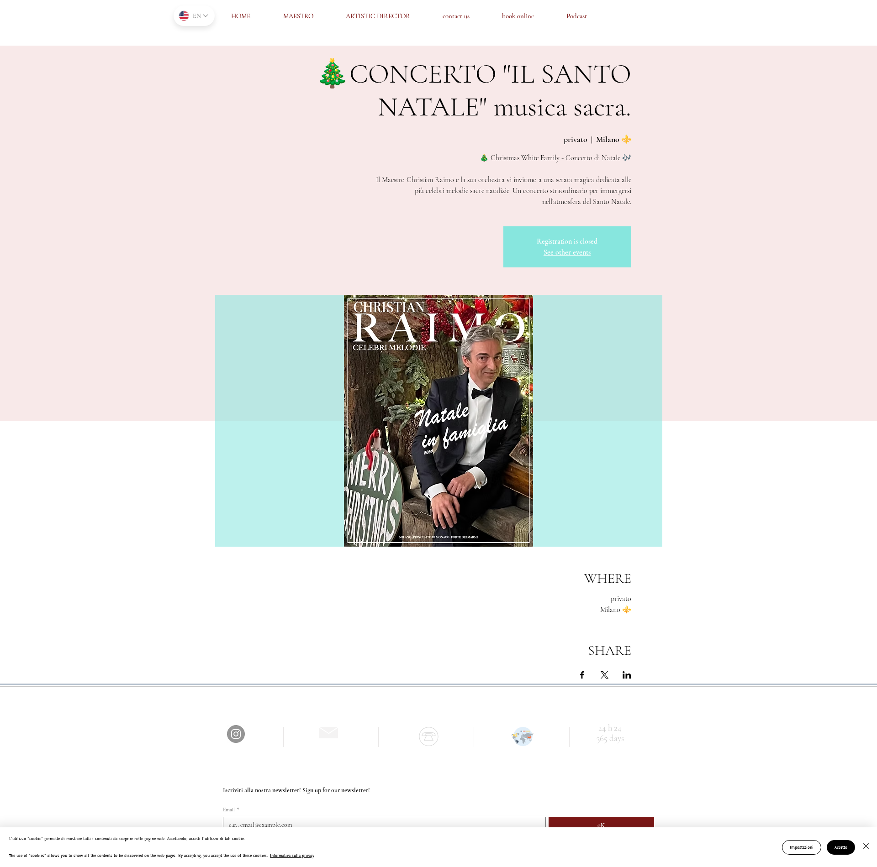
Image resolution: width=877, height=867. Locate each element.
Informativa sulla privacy (292, 855)
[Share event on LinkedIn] (627, 675)
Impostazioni (802, 847)
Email (231, 809)
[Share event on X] (604, 675)
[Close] (866, 847)
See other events (567, 252)
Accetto (841, 847)
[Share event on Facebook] (582, 675)
